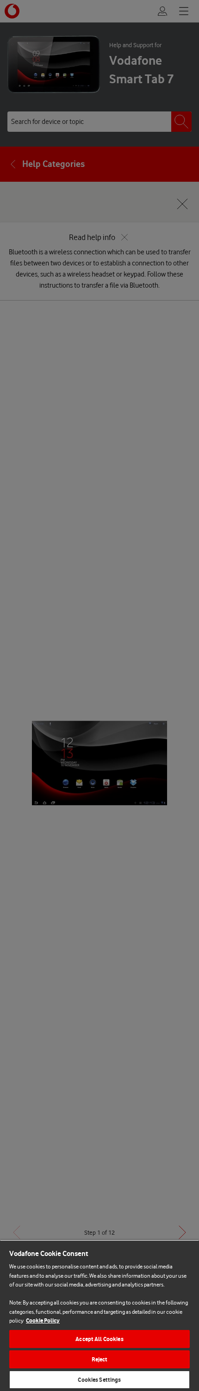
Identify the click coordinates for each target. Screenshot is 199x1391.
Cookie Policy (43, 1320)
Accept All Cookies (99, 1339)
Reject (100, 1359)
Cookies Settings (99, 1379)
